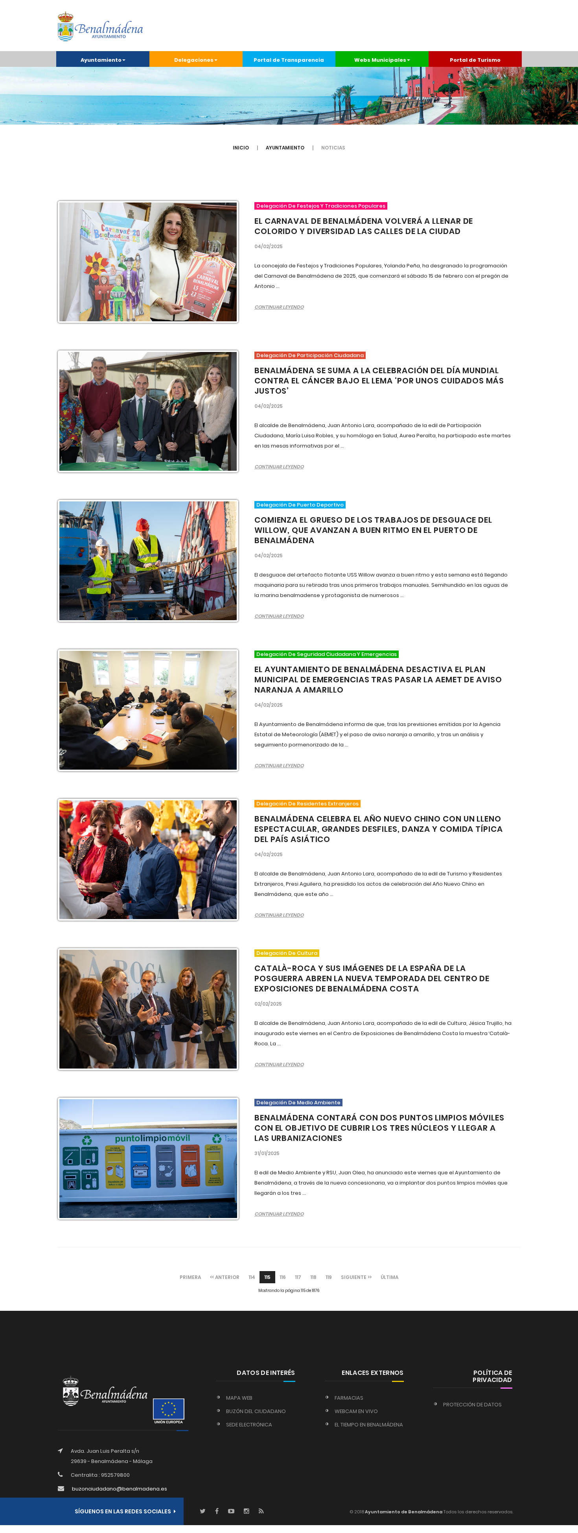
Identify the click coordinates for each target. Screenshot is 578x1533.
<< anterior (224, 1277)
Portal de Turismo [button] (475, 60)
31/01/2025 (267, 1153)
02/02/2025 (268, 1004)
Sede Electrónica (249, 1424)
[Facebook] (217, 1511)
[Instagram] (246, 1511)
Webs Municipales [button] (380, 60)
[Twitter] (203, 1511)
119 (329, 1277)
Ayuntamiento (285, 147)
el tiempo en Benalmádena (369, 1424)
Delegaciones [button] (194, 60)
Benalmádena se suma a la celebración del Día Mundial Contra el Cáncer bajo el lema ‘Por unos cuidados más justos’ (379, 380)
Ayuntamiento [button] (101, 60)
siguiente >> (356, 1277)
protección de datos (472, 1404)
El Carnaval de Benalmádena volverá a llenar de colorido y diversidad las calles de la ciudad (363, 226)
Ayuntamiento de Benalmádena (403, 1512)
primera (190, 1277)
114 (252, 1277)
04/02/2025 (268, 246)
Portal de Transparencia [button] (289, 60)
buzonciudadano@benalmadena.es (119, 1488)
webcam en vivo (356, 1411)
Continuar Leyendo (279, 307)
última (389, 1277)
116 (283, 1277)
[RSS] (261, 1511)
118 (313, 1277)
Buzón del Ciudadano (256, 1411)
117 (298, 1277)
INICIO (241, 147)
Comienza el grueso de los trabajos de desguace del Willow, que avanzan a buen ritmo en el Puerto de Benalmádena (373, 530)
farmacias (349, 1398)
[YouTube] (231, 1511)
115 (267, 1277)
